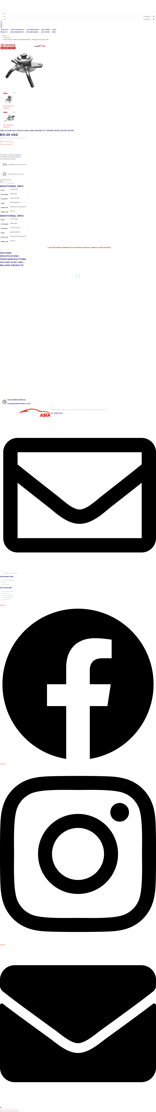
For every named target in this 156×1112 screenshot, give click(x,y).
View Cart (13, 155)
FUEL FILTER (6, 37)
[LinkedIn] (10, 183)
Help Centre (46, 29)
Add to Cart (6, 143)
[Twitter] (3, 183)
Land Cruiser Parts (17, 29)
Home (5, 35)
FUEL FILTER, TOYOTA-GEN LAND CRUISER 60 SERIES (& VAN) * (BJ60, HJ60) (129, 336)
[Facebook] (1, 183)
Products (4, 29)
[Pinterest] (5, 183)
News (54, 29)
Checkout (19, 155)
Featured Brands (33, 29)
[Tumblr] (8, 183)
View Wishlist (16, 157)
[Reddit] (12, 183)
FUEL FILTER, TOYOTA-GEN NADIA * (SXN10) (119, 301)
